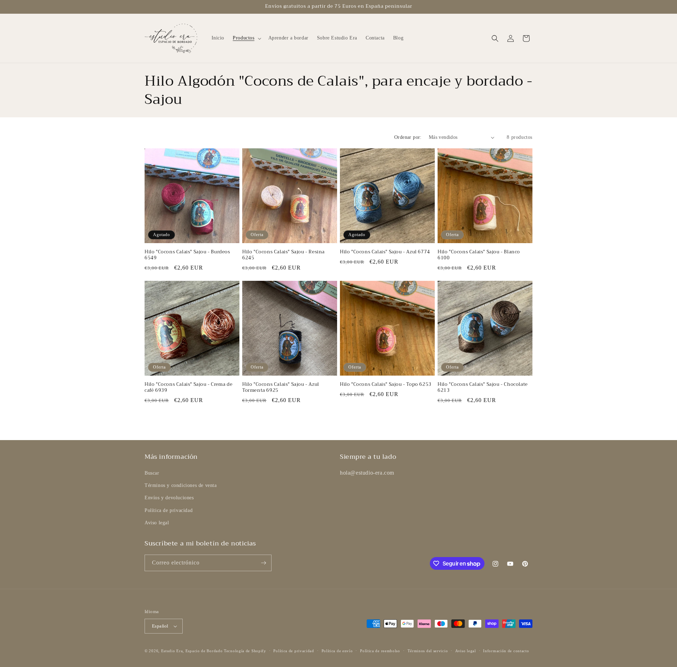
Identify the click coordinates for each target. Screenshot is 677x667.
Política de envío (337, 651)
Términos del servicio (428, 651)
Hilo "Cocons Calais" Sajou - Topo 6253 (386, 385)
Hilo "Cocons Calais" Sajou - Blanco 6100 (479, 255)
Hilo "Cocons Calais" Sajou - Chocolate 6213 (483, 388)
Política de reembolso (380, 651)
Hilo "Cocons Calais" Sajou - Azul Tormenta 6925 (280, 388)
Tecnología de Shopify (245, 651)
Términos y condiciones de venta (181, 485)
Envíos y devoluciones (169, 497)
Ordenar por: (408, 137)
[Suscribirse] (263, 563)
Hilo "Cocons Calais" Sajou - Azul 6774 (385, 252)
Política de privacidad (169, 510)
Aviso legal (157, 522)
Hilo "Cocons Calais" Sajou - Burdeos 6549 (187, 255)
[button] (246, 38)
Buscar (152, 473)
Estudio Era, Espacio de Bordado (192, 651)
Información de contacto (506, 651)
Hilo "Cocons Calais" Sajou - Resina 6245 (283, 255)
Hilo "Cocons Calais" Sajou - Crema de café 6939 (188, 388)
